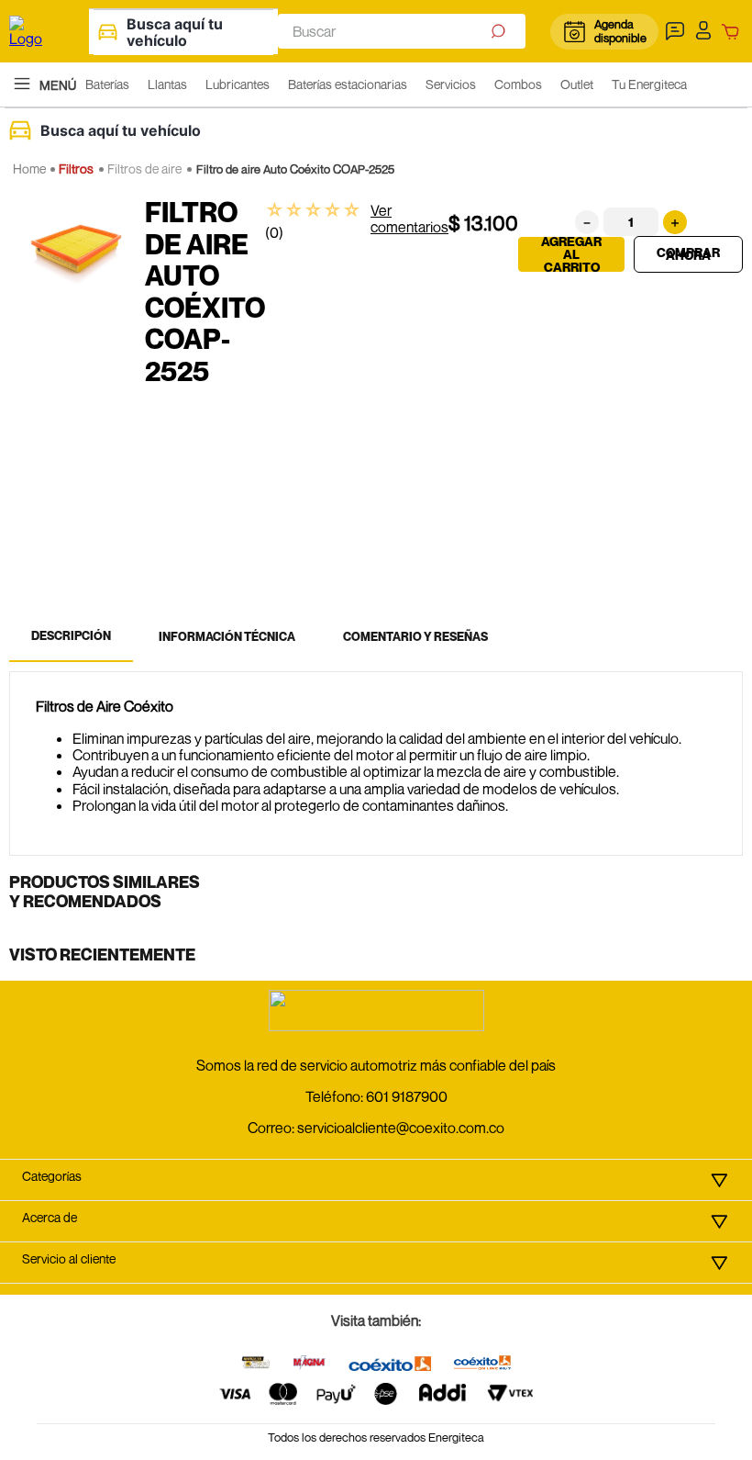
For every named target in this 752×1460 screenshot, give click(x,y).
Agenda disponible (619, 30)
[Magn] (309, 1364)
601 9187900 (407, 1096)
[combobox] (401, 31)
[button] (677, 31)
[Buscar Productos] (500, 31)
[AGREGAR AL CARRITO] (688, 254)
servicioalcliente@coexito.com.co (400, 1127)
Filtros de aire (144, 168)
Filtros (76, 168)
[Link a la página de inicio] (29, 169)
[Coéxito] (389, 1365)
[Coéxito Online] (482, 1364)
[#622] (256, 1364)
